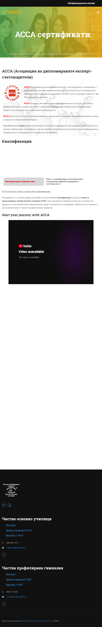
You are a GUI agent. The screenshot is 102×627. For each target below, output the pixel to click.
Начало (11, 525)
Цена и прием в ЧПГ (19, 579)
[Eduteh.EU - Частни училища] (12, 13)
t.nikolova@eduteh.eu (16, 548)
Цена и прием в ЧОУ (19, 530)
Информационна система (82, 3)
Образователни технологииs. (41, 621)
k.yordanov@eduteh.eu (16, 597)
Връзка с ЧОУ (14, 535)
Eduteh (24, 621)
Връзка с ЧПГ (14, 584)
